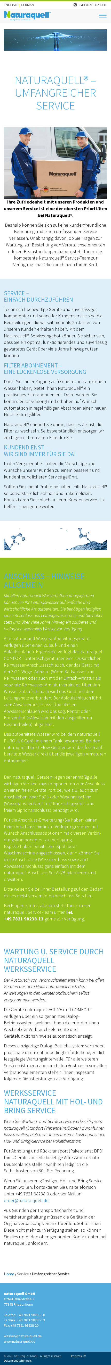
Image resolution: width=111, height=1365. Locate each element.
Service (23, 1273)
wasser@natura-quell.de (23, 1336)
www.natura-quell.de (19, 1341)
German (27, 5)
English (10, 5)
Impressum (78, 1356)
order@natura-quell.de (26, 1200)
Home (9, 1273)
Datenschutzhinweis (17, 1360)
